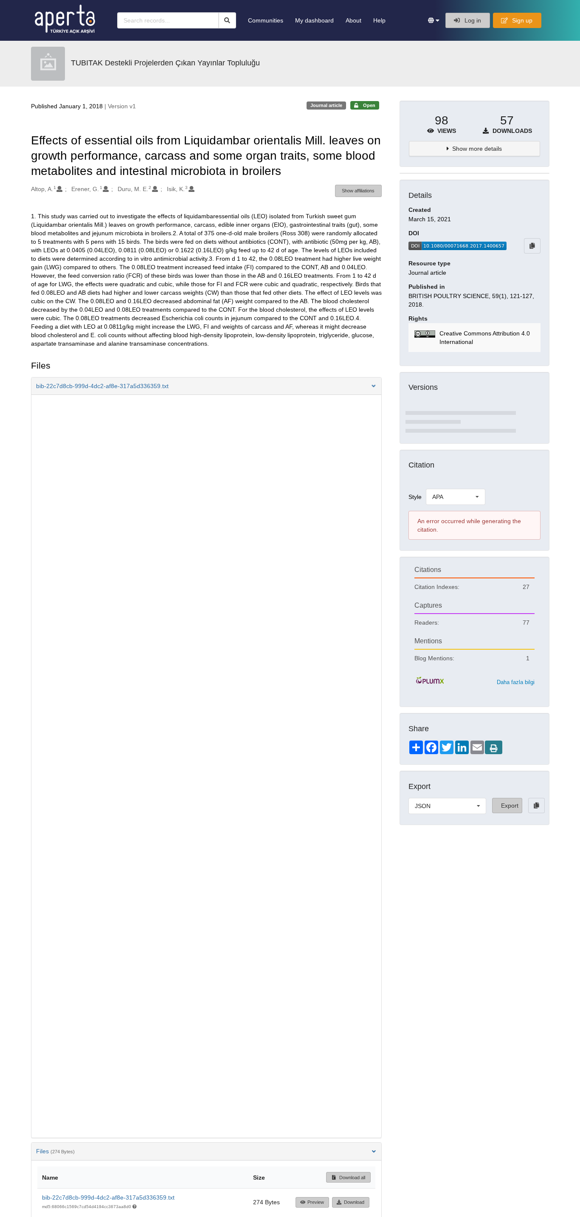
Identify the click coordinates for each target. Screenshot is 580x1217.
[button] (433, 20)
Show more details (477, 148)
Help (379, 20)
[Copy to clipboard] (532, 246)
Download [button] (354, 1202)
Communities (265, 20)
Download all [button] (351, 1177)
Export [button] (509, 805)
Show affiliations (358, 190)
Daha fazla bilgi (516, 682)
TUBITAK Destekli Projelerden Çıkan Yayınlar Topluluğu (165, 63)
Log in (472, 20)
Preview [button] (315, 1202)
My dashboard (314, 20)
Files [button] (55, 1151)
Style (415, 496)
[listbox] (455, 497)
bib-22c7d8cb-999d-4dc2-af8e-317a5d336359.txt (108, 1197)
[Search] (227, 20)
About (353, 20)
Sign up (521, 20)
